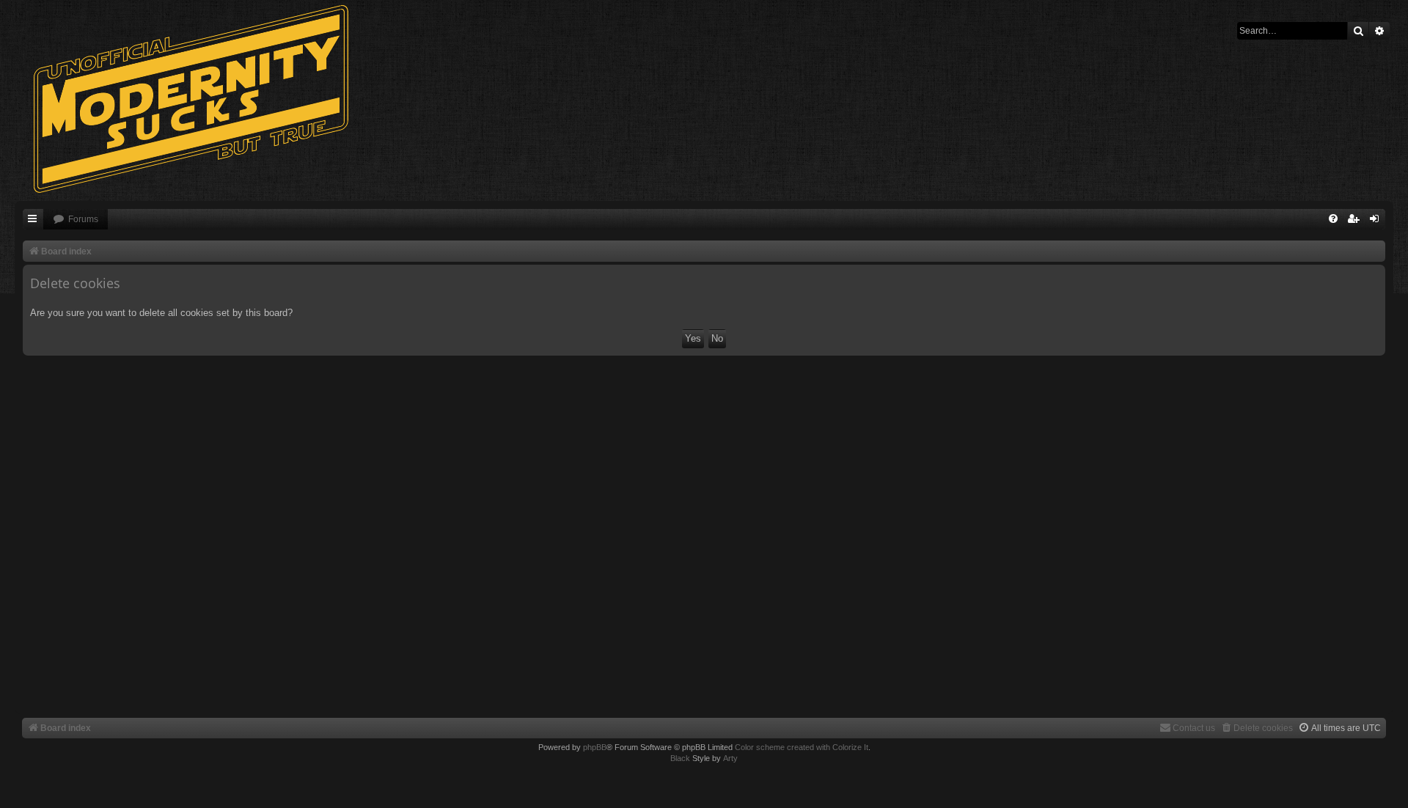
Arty (730, 758)
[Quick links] (33, 219)
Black (680, 758)
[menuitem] (75, 219)
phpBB (594, 747)
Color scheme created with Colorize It (801, 747)
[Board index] (198, 99)
